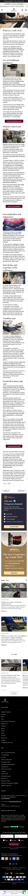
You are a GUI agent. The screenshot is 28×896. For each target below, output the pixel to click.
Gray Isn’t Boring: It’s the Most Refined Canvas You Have (10, 676)
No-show (3, 735)
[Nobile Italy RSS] (26, 580)
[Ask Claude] (6, 858)
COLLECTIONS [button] (4, 707)
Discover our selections (14, 206)
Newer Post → (22, 490)
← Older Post (6, 490)
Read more (4, 611)
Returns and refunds (6, 769)
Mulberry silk (4, 723)
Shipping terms (4, 766)
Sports (2, 733)
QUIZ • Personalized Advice (8, 752)
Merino (3, 728)
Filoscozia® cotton (5, 762)
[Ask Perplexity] (10, 858)
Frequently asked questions (8, 764)
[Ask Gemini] (14, 858)
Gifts (2, 719)
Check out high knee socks (14, 121)
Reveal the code (14, 844)
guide (9, 483)
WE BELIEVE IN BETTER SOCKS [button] (8, 810)
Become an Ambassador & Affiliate (9, 783)
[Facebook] (10, 864)
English (4, 893)
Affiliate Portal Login (6, 785)
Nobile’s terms (13, 847)
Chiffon (3, 730)
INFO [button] (2, 748)
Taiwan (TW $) (13, 893)
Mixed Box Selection (6, 712)
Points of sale (4, 773)
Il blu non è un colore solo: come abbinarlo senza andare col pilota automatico (14, 636)
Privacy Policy (22, 867)
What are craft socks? (6, 759)
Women (3, 740)
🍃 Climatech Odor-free (7, 742)
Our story (3, 757)
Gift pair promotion (5, 780)
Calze (5, 483)
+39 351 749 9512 (13, 6)
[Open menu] (3, 10)
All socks (3, 714)
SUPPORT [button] (3, 790)
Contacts (3, 771)
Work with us (4, 778)
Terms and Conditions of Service (13, 869)
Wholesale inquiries (6, 776)
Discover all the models (14, 446)
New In (3, 716)
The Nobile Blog (5, 754)
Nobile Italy (5, 867)
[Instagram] (16, 864)
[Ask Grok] (17, 858)
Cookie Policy (15, 867)
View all (14, 693)
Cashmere (3, 726)
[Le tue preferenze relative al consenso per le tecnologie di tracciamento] (25, 893)
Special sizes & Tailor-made (8, 721)
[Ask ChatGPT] (2, 858)
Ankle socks (4, 737)
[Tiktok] (13, 864)
